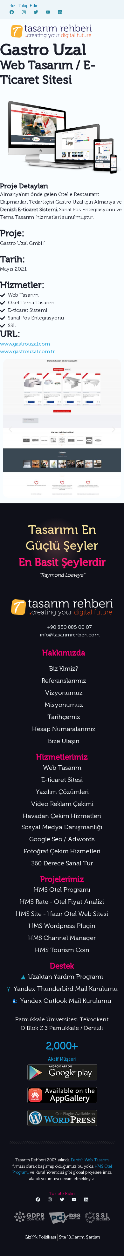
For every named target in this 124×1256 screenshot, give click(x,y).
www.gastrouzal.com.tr (27, 351)
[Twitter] (36, 12)
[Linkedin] (60, 12)
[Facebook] (12, 12)
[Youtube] (48, 12)
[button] (10, 429)
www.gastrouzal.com (25, 344)
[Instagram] (24, 12)
